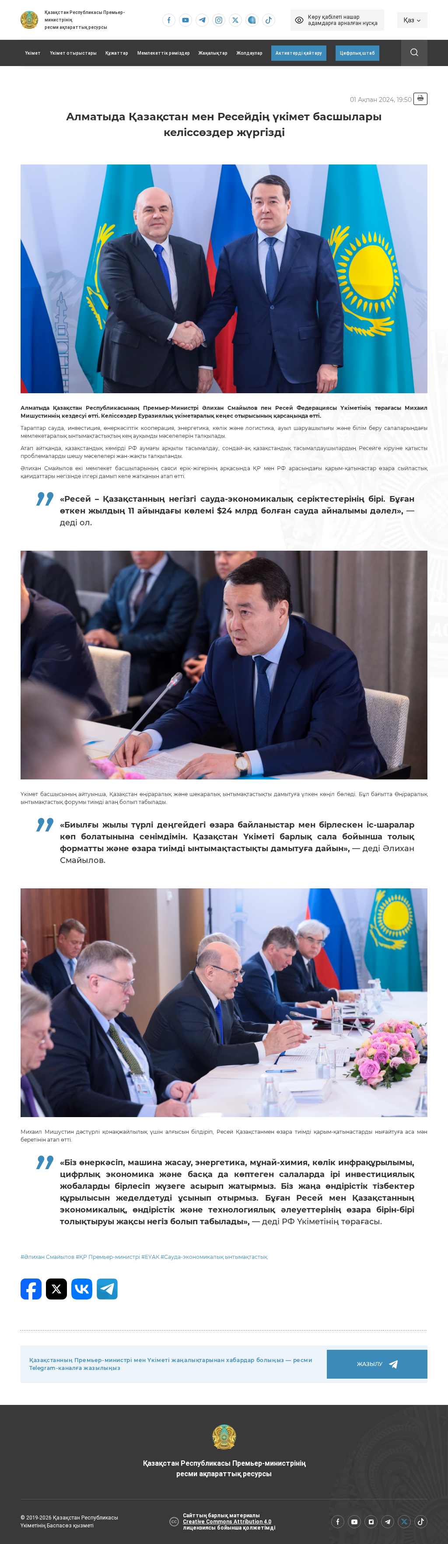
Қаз (409, 20)
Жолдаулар (249, 53)
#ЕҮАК (150, 1257)
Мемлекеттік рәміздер (163, 53)
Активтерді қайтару (299, 53)
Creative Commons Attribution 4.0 (227, 1522)
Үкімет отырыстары (73, 53)
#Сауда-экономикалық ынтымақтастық (214, 1257)
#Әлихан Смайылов (47, 1257)
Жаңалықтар (213, 53)
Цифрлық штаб (357, 53)
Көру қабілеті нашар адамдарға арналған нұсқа (343, 20)
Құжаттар (116, 53)
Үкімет (33, 53)
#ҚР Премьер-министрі (108, 1257)
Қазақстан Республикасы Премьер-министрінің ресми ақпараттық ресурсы (224, 1468)
